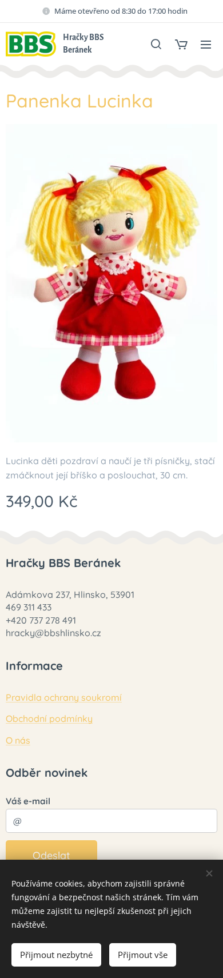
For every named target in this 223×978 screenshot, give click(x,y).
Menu (205, 44)
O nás (18, 740)
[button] (156, 44)
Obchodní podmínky (49, 718)
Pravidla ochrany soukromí (64, 697)
